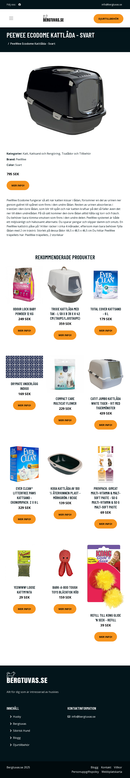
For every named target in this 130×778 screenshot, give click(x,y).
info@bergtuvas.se (112, 4)
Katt (25, 153)
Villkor (118, 767)
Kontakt (106, 767)
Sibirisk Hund (21, 731)
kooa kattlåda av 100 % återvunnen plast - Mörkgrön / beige (65, 493)
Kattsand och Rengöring (44, 153)
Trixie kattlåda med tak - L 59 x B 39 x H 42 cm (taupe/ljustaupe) (65, 313)
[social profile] (19, 4)
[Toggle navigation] (11, 18)
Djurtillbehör (108, 18)
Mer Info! (18, 185)
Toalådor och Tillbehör (76, 153)
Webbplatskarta (112, 772)
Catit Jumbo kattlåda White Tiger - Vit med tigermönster (106, 403)
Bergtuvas (19, 724)
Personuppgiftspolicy (85, 772)
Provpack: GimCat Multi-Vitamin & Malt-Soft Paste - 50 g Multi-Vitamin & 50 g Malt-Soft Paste (106, 497)
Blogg (17, 738)
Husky (17, 716)
